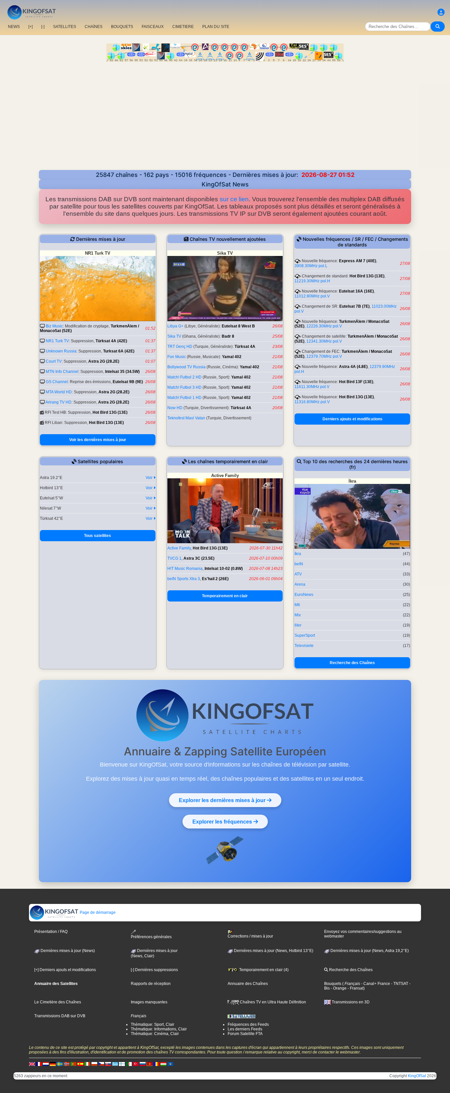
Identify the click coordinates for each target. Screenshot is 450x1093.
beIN (299, 564)
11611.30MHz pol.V (312, 386)
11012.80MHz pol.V (312, 296)
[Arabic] (129, 1063)
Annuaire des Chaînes (248, 983)
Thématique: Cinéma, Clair (155, 1033)
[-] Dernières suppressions (154, 969)
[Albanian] (170, 1063)
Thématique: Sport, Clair (152, 1024)
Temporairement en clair (225, 596)
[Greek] (115, 1063)
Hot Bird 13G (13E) (110, 412)
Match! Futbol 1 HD (184, 397)
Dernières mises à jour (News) (67, 950)
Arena (300, 584)
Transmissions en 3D (350, 1002)
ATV (298, 574)
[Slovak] (108, 1063)
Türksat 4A (245, 346)
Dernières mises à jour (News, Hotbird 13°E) (273, 950)
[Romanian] (156, 1063)
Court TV (54, 361)
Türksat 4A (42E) (111, 341)
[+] (30, 26)
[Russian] (143, 1063)
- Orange (338, 988)
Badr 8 (228, 336)
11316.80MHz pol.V (312, 402)
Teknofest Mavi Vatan (186, 418)
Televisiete (304, 645)
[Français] (39, 1063)
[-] (42, 26)
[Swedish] (60, 1063)
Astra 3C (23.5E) (198, 558)
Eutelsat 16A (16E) (356, 291)
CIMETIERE (183, 26)
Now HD (175, 408)
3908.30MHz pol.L (311, 266)
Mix (298, 615)
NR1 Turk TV (57, 341)
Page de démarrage (97, 912)
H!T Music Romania (185, 568)
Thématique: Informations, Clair (159, 1029)
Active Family (179, 548)
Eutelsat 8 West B (238, 326)
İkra (298, 553)
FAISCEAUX (153, 26)
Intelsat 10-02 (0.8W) (224, 568)
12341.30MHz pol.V (324, 341)
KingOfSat (417, 1076)
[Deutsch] (53, 1063)
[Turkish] (136, 1063)
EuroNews (304, 594)
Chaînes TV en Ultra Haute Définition (272, 1002)
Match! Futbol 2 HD (184, 377)
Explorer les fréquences (222, 822)
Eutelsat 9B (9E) (128, 381)
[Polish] (94, 1063)
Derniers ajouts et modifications (352, 419)
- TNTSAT (399, 983)
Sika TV (174, 336)
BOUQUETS (122, 26)
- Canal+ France (375, 983)
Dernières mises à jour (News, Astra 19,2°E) (369, 950)
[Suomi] (122, 1063)
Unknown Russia (61, 351)
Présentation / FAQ (51, 931)
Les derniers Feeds (245, 1029)
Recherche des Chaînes (352, 662)
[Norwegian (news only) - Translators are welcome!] (67, 1063)
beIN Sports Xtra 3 (183, 578)
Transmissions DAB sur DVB (59, 1016)
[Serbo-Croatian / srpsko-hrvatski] (150, 1063)
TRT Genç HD (179, 346)
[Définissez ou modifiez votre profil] (441, 12)
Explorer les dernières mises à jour (223, 800)
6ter (298, 625)
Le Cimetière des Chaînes (57, 1002)
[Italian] (87, 1063)
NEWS (14, 26)
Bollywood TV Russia (186, 367)
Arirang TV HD (58, 402)
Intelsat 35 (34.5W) (122, 371)
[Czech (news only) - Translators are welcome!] (101, 1063)
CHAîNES (93, 26)
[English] (32, 1063)
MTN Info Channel (62, 371)
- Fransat (355, 988)
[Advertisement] (225, 120)
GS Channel (57, 381)
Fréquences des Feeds (248, 1024)
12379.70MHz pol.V (324, 356)
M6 (297, 605)
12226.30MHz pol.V (324, 326)
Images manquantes (149, 1002)
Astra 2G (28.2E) (103, 361)
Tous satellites (97, 535)
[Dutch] (46, 1063)
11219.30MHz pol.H (312, 281)
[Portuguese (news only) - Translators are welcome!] (73, 1063)
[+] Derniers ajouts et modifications (65, 969)
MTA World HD (59, 392)
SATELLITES (64, 26)
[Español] (80, 1063)
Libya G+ (175, 326)
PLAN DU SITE (215, 26)
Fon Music (176, 356)
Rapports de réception (151, 983)
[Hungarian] (163, 1063)
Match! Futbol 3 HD (184, 387)
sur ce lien (234, 199)
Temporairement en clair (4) (263, 969)
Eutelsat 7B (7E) (354, 306)
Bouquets (332, 983)
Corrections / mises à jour (250, 936)
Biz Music (54, 326)
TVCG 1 (174, 558)
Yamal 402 (231, 356)
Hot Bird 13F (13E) (356, 381)
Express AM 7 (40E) (357, 261)
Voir (150, 477)
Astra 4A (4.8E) (353, 366)
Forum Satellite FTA (245, 1033)
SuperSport (305, 635)
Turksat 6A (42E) (118, 351)
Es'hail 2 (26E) (215, 578)
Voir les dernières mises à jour (97, 439)
